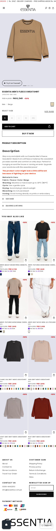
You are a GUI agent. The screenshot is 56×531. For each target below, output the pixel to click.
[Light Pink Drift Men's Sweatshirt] (25, 389)
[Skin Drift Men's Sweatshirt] (2, 389)
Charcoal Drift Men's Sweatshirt (13, 379)
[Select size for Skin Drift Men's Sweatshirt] (54, 375)
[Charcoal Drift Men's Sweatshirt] (14, 356)
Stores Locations (9, 470)
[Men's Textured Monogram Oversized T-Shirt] (42, 242)
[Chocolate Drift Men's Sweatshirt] (22, 389)
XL (26, 118)
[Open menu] (4, 8)
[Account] (49, 8)
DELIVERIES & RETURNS (14, 206)
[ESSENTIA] (28, 8)
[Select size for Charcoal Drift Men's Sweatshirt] (26, 375)
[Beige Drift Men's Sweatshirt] (13, 389)
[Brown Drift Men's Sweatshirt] (9, 389)
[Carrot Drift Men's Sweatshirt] (11, 389)
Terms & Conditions (37, 474)
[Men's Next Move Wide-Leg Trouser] (42, 299)
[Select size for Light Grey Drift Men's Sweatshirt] (26, 432)
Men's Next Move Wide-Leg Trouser (42, 322)
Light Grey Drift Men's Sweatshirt (13, 437)
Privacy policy (35, 467)
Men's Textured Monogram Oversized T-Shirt (42, 265)
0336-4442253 (8, 486)
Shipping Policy (35, 463)
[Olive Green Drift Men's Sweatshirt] (16, 389)
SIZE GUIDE (49, 111)
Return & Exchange (37, 470)
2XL (33, 118)
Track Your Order (9, 474)
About (4, 463)
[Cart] (53, 8)
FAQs (31, 477)
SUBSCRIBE (41, 494)
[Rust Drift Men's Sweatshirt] (7, 389)
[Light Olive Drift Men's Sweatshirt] (27, 389)
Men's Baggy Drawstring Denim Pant (14, 265)
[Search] (46, 8)
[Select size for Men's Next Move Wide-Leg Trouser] (54, 318)
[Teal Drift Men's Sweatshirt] (18, 389)
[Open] (6, 524)
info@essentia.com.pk (12, 490)
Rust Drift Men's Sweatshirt (39, 437)
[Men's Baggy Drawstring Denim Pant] (14, 242)
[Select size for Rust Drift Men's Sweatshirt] (54, 432)
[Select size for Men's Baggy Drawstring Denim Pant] (26, 260)
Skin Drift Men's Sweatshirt (39, 379)
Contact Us (7, 467)
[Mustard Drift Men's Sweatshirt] (20, 389)
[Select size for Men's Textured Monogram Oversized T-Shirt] (54, 260)
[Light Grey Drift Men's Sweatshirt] (5, 389)
